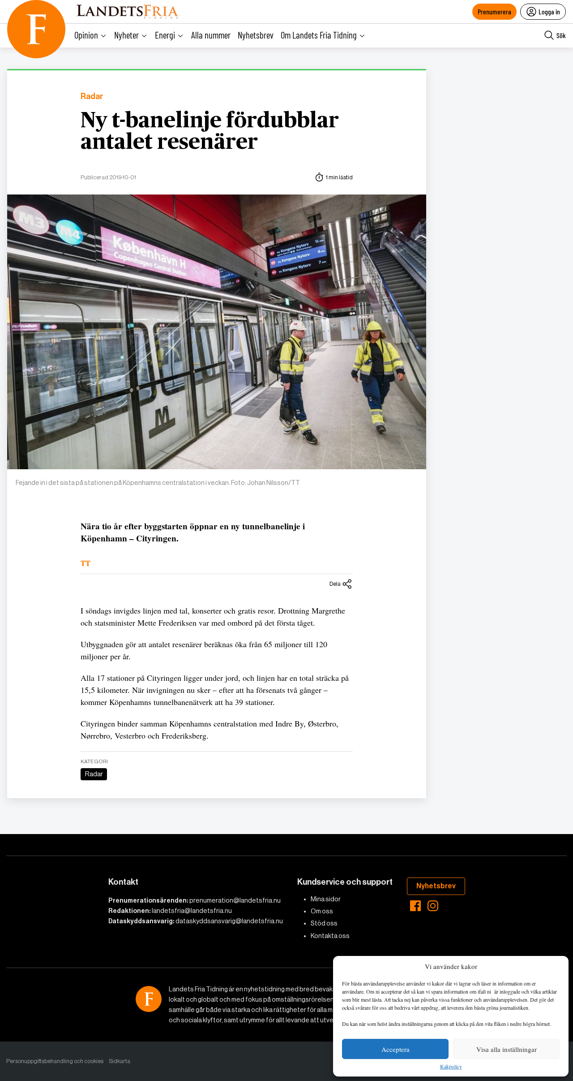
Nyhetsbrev (256, 34)
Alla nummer (211, 34)
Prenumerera (494, 11)
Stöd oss (324, 923)
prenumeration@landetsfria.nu (235, 900)
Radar (92, 96)
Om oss (322, 911)
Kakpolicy (451, 1067)
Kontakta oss (330, 935)
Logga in (549, 11)
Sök (561, 35)
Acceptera (395, 1049)
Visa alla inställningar (506, 1049)
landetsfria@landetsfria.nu (192, 910)
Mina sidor (326, 899)
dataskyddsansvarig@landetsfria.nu (229, 921)
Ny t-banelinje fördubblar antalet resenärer (210, 131)
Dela (335, 583)
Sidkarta (119, 1061)
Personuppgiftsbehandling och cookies (54, 1061)
